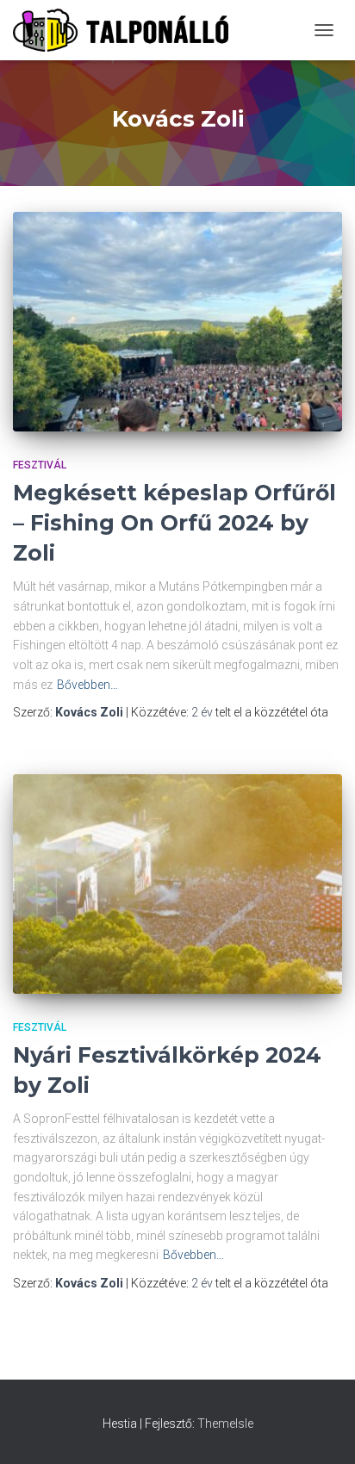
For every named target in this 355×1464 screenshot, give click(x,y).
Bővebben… (87, 685)
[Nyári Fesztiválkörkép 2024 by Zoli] (177, 884)
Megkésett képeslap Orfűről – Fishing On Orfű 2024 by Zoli (174, 523)
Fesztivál (39, 465)
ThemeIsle (225, 1423)
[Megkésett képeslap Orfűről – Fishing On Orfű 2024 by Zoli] (177, 321)
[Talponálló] (127, 30)
